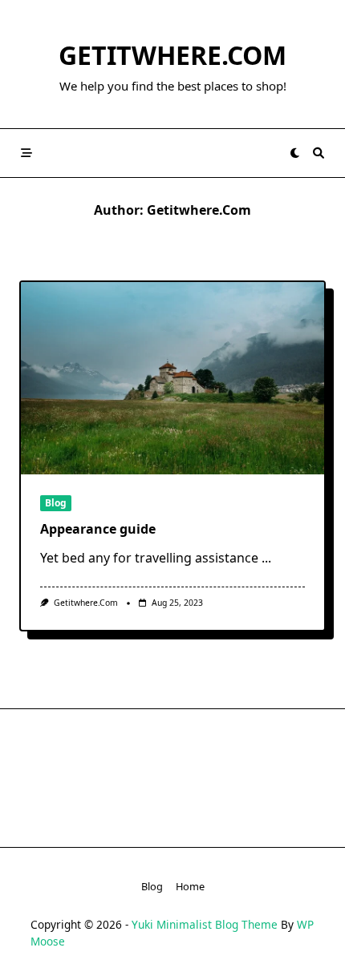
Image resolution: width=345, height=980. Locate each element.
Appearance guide (98, 529)
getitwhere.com (172, 55)
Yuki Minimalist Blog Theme (205, 924)
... (266, 558)
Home (190, 886)
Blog (56, 503)
